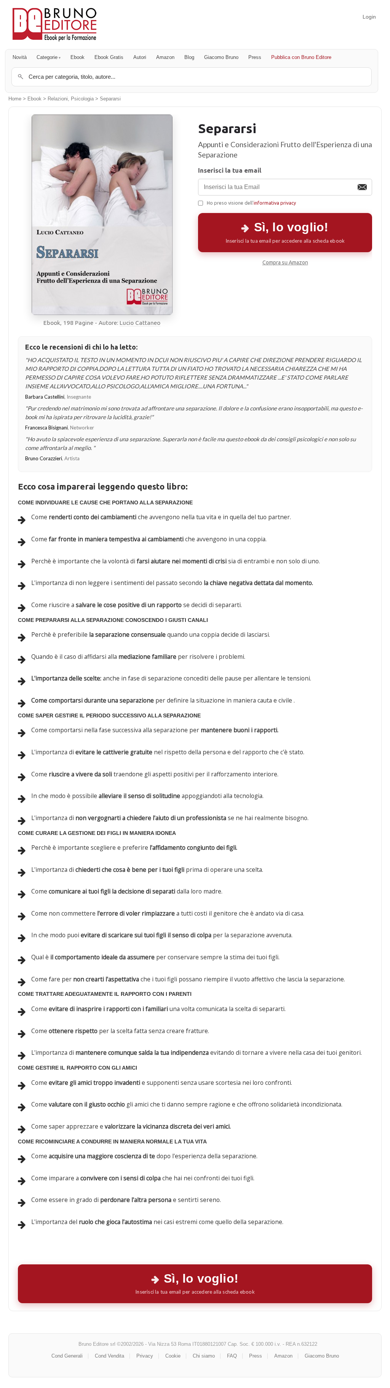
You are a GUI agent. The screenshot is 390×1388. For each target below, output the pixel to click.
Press (254, 57)
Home (14, 99)
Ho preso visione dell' (251, 202)
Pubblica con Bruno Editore (301, 57)
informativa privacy (275, 202)
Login (369, 17)
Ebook (77, 57)
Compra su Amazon (285, 262)
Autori (139, 57)
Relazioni (58, 99)
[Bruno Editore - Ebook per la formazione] (54, 24)
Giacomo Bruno (221, 57)
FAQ (232, 1356)
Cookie (173, 1356)
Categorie (47, 57)
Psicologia (82, 99)
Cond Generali (67, 1356)
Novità (20, 57)
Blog (189, 57)
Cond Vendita (109, 1356)
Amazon (165, 57)
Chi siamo (204, 1356)
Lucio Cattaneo (140, 323)
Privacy (144, 1356)
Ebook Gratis (108, 57)
